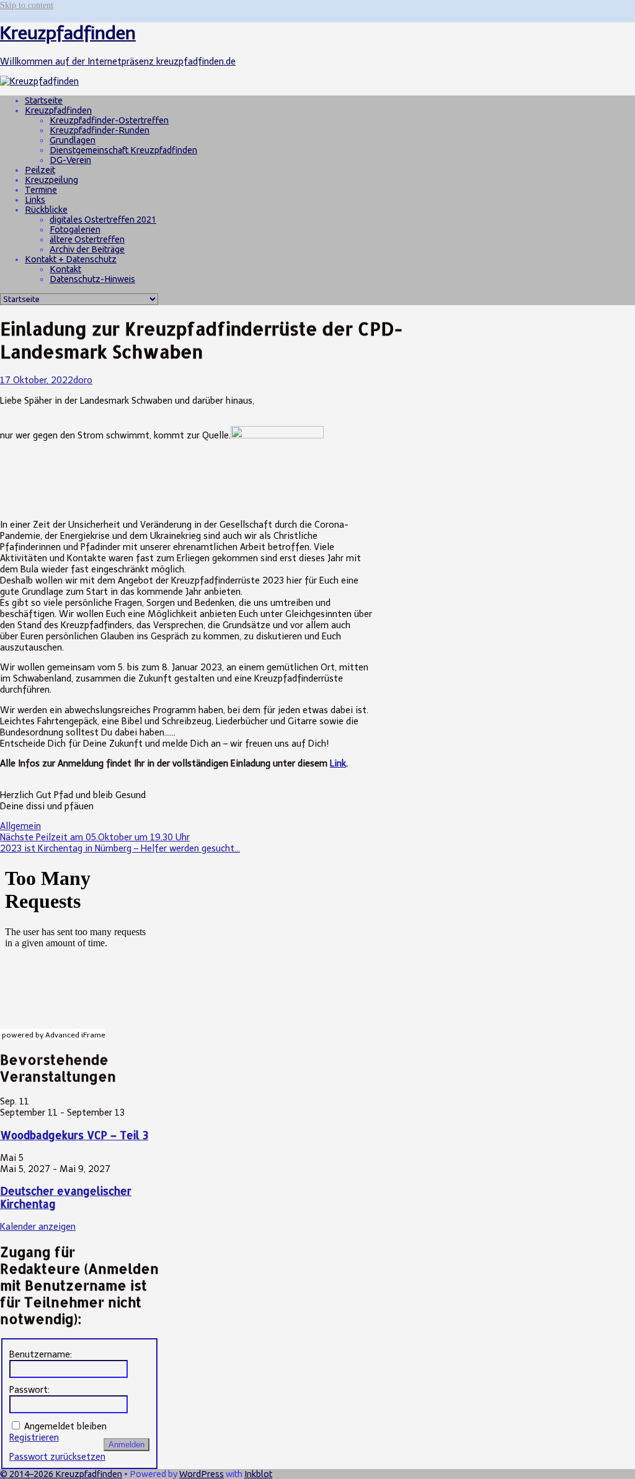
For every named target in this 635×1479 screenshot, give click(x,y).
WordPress (201, 1474)
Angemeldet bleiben (65, 1426)
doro (82, 380)
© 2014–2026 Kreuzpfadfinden (61, 1474)
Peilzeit (40, 170)
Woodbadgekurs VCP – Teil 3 (74, 1135)
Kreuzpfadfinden (58, 110)
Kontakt (65, 269)
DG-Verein (70, 160)
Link (338, 763)
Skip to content (26, 5)
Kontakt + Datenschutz (71, 259)
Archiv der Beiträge (87, 249)
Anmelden (126, 1444)
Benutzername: (40, 1354)
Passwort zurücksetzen (57, 1456)
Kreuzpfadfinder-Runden (99, 130)
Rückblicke (46, 210)
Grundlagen (72, 140)
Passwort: (29, 1389)
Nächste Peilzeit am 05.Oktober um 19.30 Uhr (95, 837)
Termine (41, 190)
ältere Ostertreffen (87, 239)
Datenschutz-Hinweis (92, 279)
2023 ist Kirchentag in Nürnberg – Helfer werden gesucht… (120, 848)
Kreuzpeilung (51, 180)
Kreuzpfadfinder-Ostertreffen (109, 120)
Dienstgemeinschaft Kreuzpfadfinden (123, 150)
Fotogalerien (75, 229)
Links (35, 200)
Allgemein (20, 826)
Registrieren (34, 1437)
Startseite (44, 100)
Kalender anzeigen (38, 1226)
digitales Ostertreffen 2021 (103, 219)
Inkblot (258, 1474)
